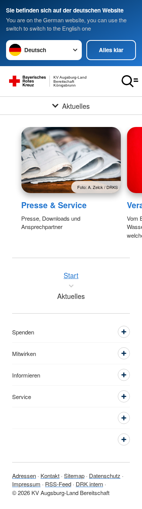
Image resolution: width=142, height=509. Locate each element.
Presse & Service (54, 204)
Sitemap (74, 476)
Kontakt (50, 476)
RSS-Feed (58, 484)
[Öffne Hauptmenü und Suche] (130, 81)
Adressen (24, 476)
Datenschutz (104, 476)
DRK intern (89, 484)
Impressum (26, 484)
